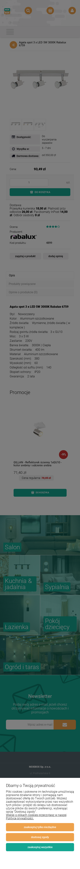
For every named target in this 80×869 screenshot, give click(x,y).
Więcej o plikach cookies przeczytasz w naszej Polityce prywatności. (36, 816)
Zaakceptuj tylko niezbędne (40, 827)
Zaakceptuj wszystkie (40, 847)
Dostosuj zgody (40, 837)
